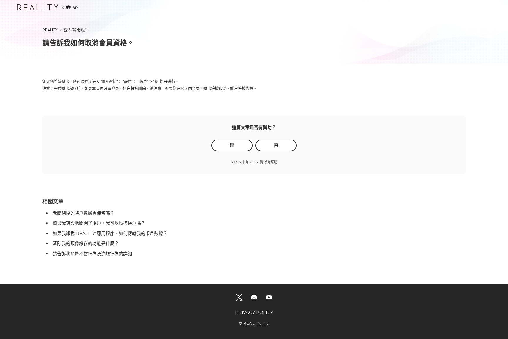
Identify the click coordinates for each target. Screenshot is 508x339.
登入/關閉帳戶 (76, 29)
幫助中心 (70, 7)
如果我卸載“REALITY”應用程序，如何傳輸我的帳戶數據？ (110, 233)
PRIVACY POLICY (254, 312)
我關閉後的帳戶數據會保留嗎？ (83, 213)
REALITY (50, 29)
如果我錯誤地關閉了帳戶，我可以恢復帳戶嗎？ (99, 223)
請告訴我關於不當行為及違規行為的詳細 (92, 253)
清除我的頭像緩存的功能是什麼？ (86, 243)
